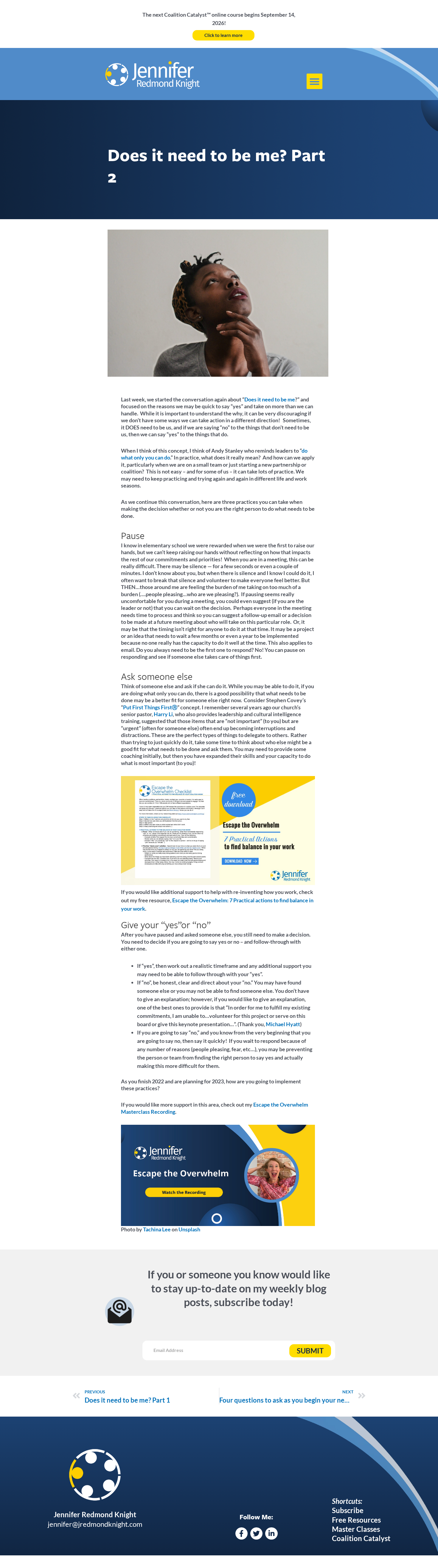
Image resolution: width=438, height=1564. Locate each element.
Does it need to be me (269, 399)
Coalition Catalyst (361, 1538)
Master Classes (356, 1529)
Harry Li (163, 714)
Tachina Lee (156, 1229)
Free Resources (356, 1519)
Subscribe (348, 1510)
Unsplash (189, 1229)
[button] (314, 81)
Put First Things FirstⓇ (150, 707)
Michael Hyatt (283, 1024)
